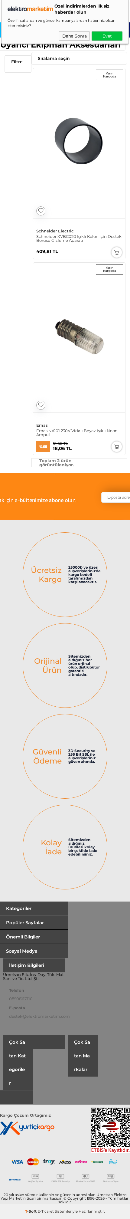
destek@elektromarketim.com (39, 1016)
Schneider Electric (55, 231)
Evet (107, 36)
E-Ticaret (45, 1211)
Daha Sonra (74, 36)
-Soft (31, 1211)
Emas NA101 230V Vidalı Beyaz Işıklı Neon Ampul (77, 433)
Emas (42, 425)
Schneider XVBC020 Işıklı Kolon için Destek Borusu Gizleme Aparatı (79, 238)
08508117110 (21, 998)
